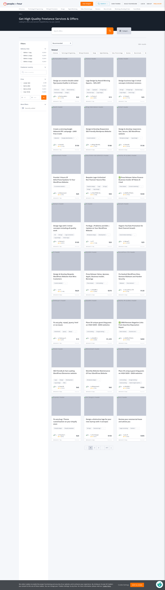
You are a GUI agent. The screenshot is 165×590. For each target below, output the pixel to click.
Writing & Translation (52, 9)
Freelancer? (158, 4)
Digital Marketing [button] (104, 53)
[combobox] (78, 30)
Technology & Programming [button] (68, 53)
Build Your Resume (130, 4)
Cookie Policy (107, 586)
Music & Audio (107, 9)
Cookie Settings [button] (123, 585)
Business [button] (128, 53)
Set (44, 97)
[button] (103, 4)
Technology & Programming (35, 9)
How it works (115, 4)
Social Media (136, 9)
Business (98, 9)
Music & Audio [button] (137, 53)
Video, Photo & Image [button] (117, 53)
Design (63, 9)
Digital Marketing (72, 9)
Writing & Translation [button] (84, 53)
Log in (143, 4)
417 (107, 448)
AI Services (22, 9)
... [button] (76, 138)
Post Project (86, 4)
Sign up (149, 4)
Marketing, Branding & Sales (122, 9)
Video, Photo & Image (86, 9)
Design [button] (94, 53)
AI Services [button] (55, 53)
